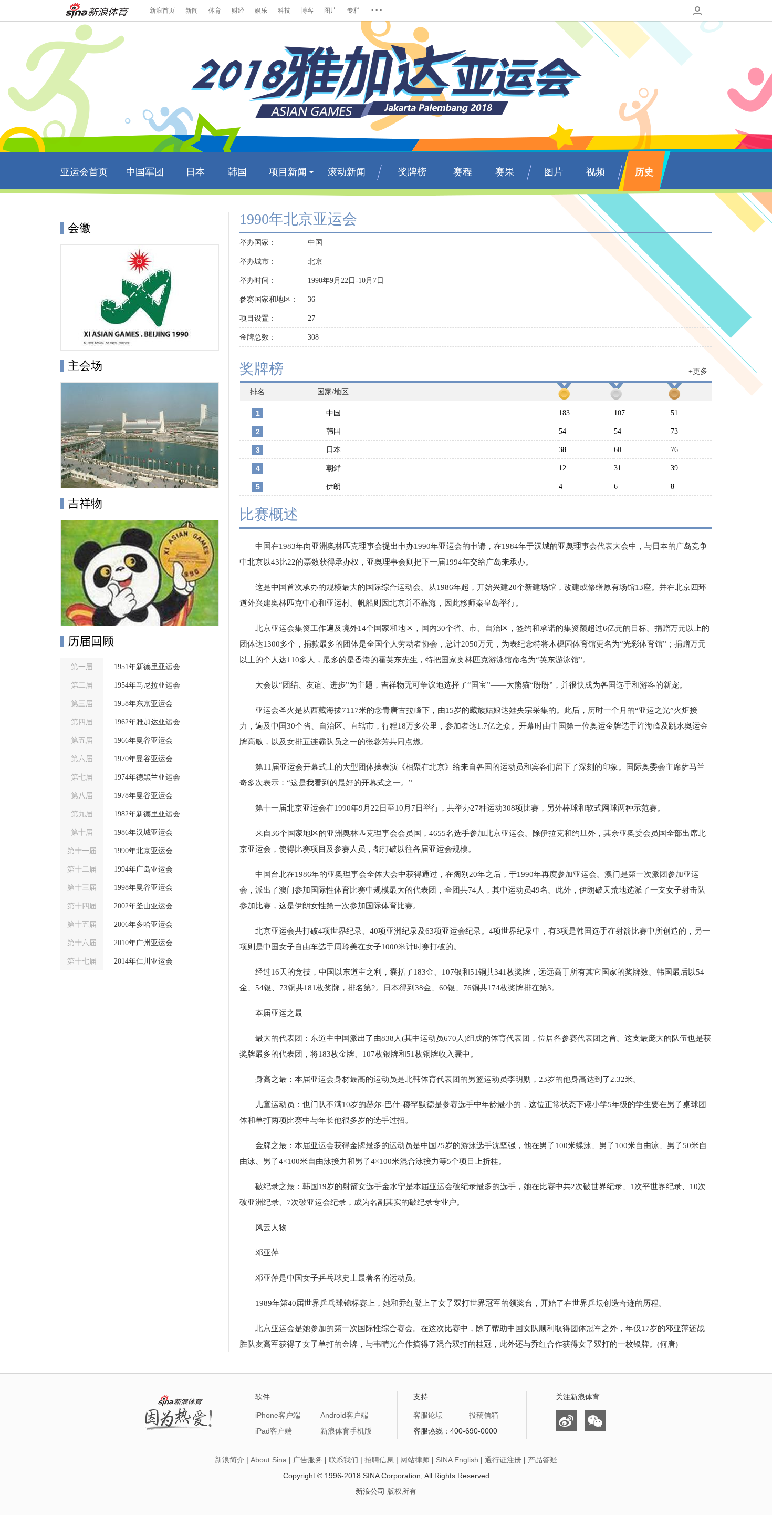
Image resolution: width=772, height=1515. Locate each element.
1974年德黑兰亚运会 (147, 777)
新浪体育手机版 (346, 1431)
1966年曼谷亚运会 (143, 740)
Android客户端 (344, 1415)
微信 (595, 1420)
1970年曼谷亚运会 (143, 759)
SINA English (457, 1460)
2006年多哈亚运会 (143, 924)
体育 (214, 10)
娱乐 (261, 10)
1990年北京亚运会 (143, 851)
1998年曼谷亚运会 (143, 888)
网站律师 (415, 1460)
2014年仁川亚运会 (143, 961)
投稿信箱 (483, 1415)
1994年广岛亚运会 (143, 869)
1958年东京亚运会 (143, 704)
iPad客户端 (273, 1431)
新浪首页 (162, 10)
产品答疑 (542, 1460)
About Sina (269, 1460)
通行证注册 (503, 1460)
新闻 (191, 10)
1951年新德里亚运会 (147, 667)
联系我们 (343, 1460)
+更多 (697, 371)
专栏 (353, 10)
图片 (330, 10)
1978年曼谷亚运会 (143, 796)
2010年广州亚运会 (143, 943)
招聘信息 (379, 1460)
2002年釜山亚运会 (143, 906)
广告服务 (307, 1460)
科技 (284, 10)
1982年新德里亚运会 (147, 814)
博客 (307, 10)
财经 (238, 10)
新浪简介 (229, 1460)
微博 (566, 1420)
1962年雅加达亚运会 (147, 722)
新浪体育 (97, 10)
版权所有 (401, 1491)
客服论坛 (428, 1415)
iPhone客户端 (277, 1415)
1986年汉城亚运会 (143, 832)
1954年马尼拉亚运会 (147, 685)
